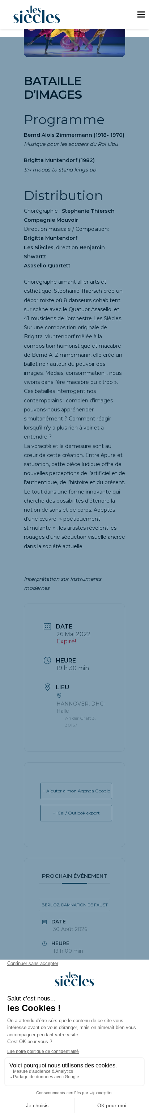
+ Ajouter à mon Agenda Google (76, 791)
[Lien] (36, 14)
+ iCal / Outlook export (76, 813)
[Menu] (141, 14)
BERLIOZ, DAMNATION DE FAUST (75, 904)
